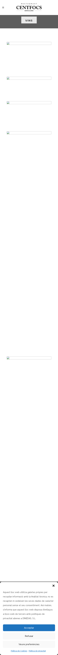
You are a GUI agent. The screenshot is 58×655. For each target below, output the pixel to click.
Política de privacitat (37, 651)
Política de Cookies (19, 651)
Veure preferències (29, 644)
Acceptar (29, 627)
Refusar (29, 636)
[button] (53, 585)
